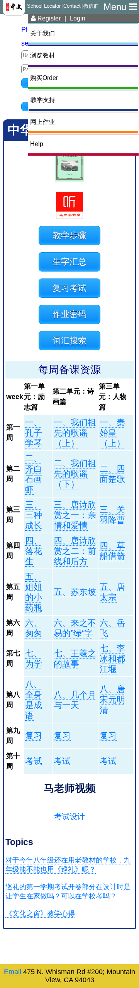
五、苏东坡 (75, 592)
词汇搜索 (69, 340)
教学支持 (43, 99)
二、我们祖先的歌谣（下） (75, 473)
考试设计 (69, 816)
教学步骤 (69, 235)
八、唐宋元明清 (112, 699)
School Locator (44, 6)
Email (12, 972)
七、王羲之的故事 (75, 658)
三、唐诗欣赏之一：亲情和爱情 (75, 515)
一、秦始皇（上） (112, 433)
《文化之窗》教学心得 (40, 913)
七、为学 (33, 658)
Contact (72, 6)
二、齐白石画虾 (33, 473)
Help (36, 143)
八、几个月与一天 (75, 700)
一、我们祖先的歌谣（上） (75, 433)
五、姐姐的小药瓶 (33, 592)
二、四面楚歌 (112, 474)
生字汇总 (69, 262)
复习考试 (69, 288)
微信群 (90, 6)
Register (48, 18)
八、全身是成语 (33, 699)
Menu (116, 7)
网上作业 (42, 121)
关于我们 (42, 33)
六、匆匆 (33, 628)
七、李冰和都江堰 (112, 658)
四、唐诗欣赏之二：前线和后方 (75, 551)
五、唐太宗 (112, 592)
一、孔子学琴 (33, 433)
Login (77, 18)
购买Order (44, 77)
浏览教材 (42, 55)
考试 (33, 761)
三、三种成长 (33, 515)
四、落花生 (33, 551)
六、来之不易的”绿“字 (75, 628)
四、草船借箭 (112, 551)
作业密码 (69, 314)
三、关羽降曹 (112, 515)
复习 (33, 735)
